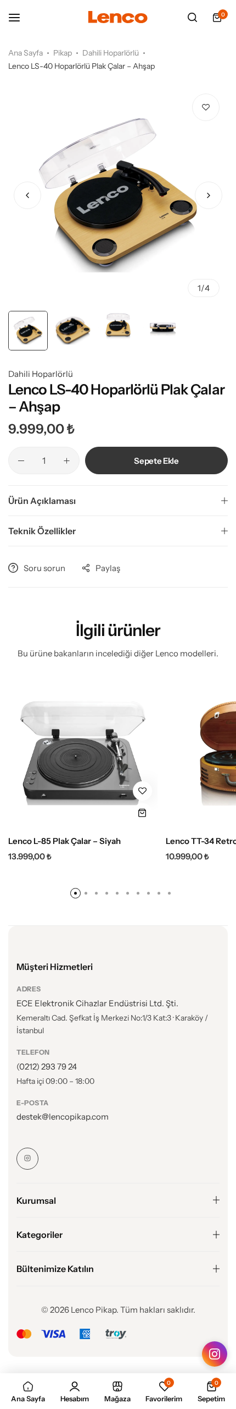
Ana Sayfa (25, 53)
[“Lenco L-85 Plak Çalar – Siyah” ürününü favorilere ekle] (142, 791)
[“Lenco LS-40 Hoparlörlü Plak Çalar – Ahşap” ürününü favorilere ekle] (206, 107)
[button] (208, 195)
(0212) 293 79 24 (46, 1066)
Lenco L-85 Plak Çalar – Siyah (64, 841)
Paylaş (107, 568)
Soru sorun (44, 568)
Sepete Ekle (156, 461)
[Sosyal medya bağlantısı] (27, 1159)
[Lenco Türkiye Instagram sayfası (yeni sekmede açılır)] (214, 1354)
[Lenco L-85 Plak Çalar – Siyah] (83, 753)
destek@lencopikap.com (62, 1116)
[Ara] (192, 18)
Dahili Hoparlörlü (110, 53)
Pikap (62, 53)
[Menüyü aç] (19, 17)
